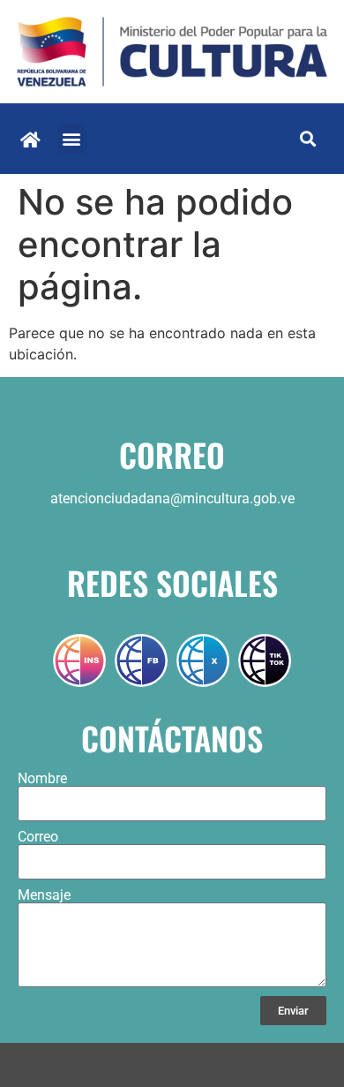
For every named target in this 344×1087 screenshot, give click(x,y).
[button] (71, 139)
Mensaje (44, 895)
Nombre (42, 779)
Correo (38, 837)
